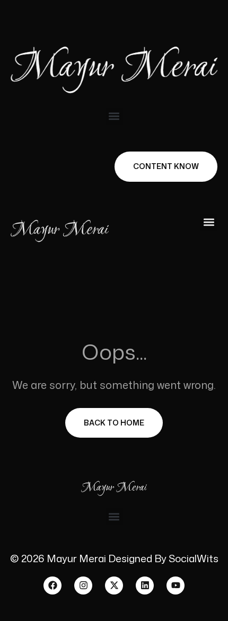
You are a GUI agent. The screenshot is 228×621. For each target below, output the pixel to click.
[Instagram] (83, 585)
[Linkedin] (145, 585)
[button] (114, 116)
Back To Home (114, 423)
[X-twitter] (114, 585)
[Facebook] (52, 585)
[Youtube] (175, 585)
